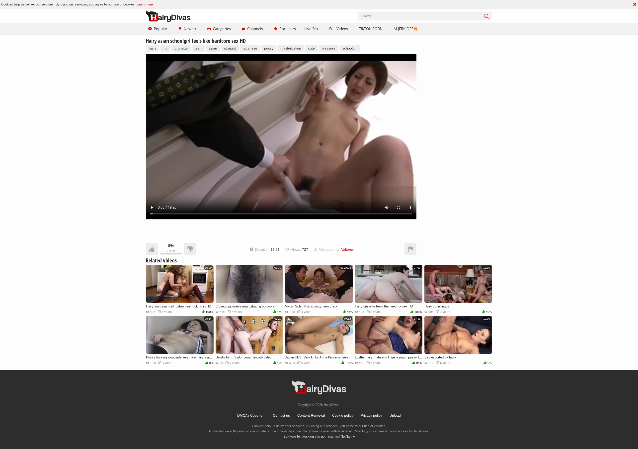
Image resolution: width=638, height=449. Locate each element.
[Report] (410, 249)
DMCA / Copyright (251, 415)
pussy (268, 48)
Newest (190, 28)
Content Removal (311, 415)
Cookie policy (342, 415)
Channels (255, 28)
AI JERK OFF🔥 (406, 28)
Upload (395, 415)
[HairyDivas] (168, 16)
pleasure (328, 48)
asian (213, 48)
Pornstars (287, 28)
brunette (181, 48)
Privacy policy (371, 415)
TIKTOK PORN (371, 28)
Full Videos (338, 28)
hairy (153, 48)
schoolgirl (349, 48)
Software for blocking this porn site (308, 436)
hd (165, 48)
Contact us (281, 415)
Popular (160, 28)
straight (230, 48)
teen (198, 48)
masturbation (290, 48)
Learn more (145, 4)
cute (311, 48)
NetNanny (348, 436)
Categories (222, 28)
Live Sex (311, 28)
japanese (250, 48)
